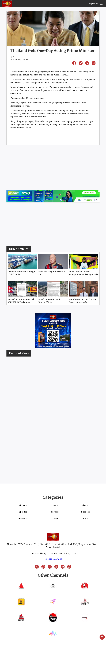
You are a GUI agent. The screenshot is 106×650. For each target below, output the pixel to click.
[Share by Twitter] (81, 64)
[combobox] (93, 4)
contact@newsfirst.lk (53, 559)
